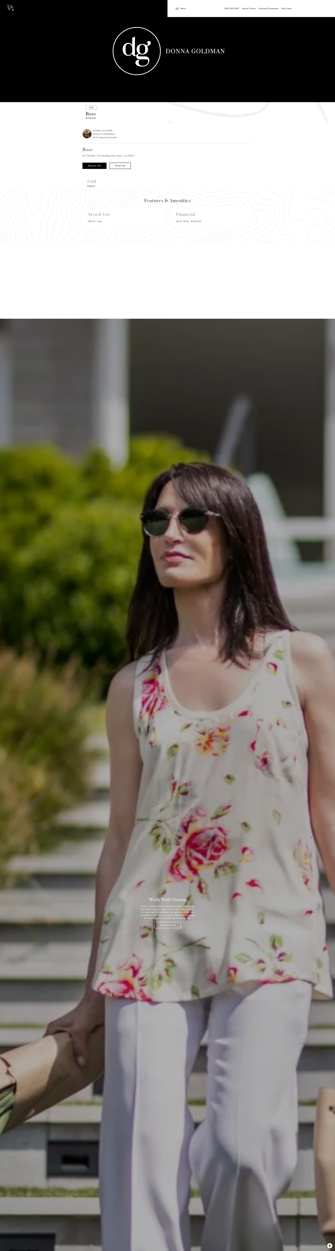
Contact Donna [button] (167, 925)
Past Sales (286, 8)
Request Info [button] (94, 165)
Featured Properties (268, 8)
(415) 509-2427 (231, 8)
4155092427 (109, 134)
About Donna (249, 8)
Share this (120, 165)
